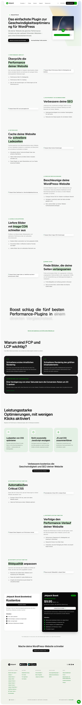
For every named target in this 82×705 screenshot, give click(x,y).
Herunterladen (11, 693)
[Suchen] (58, 3)
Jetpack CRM (11, 678)
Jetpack (10, 674)
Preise (29, 3)
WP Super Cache (11, 691)
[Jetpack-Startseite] (10, 3)
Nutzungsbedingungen (53, 672)
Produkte (22, 3)
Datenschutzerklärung (53, 674)
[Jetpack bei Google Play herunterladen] (32, 664)
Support (41, 3)
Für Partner (24, 678)
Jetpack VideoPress (12, 687)
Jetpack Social (11, 685)
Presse (64, 682)
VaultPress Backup (12, 689)
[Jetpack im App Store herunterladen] (23, 664)
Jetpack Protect (11, 681)
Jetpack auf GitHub (39, 676)
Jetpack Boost (11, 676)
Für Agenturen (25, 676)
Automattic (71, 699)
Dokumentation (38, 672)
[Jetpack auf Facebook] (69, 664)
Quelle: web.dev (10, 390)
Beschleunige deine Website (40, 470)
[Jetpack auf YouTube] (73, 664)
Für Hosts (24, 674)
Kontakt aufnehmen (67, 680)
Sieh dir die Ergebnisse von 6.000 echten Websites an (41, 330)
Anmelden (62, 3)
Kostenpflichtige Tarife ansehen (39, 40)
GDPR (50, 676)
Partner (35, 3)
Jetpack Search (11, 683)
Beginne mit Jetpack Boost (40, 650)
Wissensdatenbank (67, 672)
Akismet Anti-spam (12, 672)
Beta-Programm (38, 674)
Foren (64, 674)
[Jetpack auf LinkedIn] (71, 664)
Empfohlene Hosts (25, 672)
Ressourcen (47, 3)
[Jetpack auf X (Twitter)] (67, 664)
